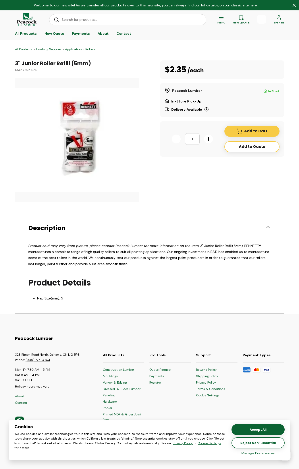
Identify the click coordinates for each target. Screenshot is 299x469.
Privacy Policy (183, 443)
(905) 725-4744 (38, 360)
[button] (210, 395)
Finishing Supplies (49, 49)
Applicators (73, 49)
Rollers (90, 49)
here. (254, 5)
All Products (24, 49)
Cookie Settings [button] (209, 443)
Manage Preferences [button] (258, 453)
